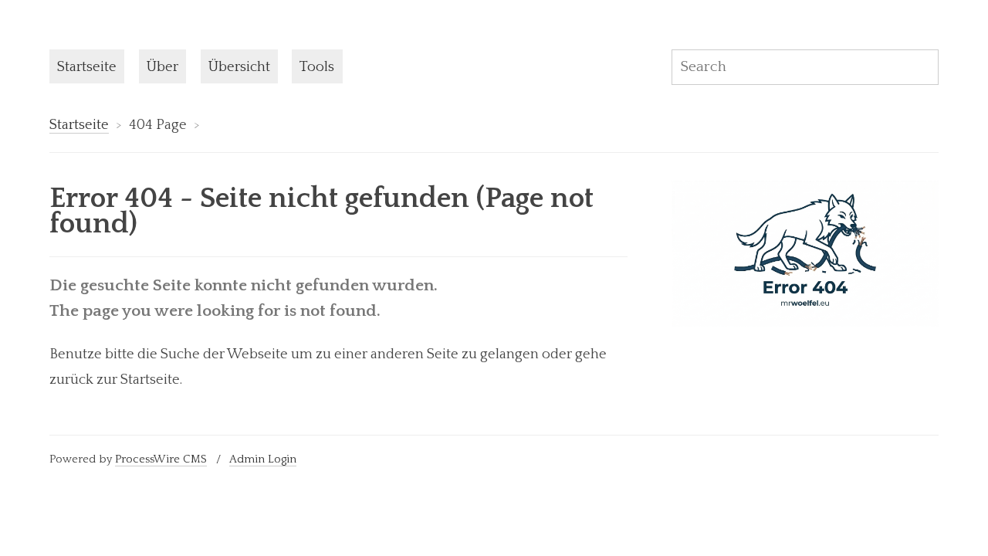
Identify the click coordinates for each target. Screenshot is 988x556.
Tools (316, 67)
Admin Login (262, 459)
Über (162, 67)
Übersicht (239, 67)
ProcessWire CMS (161, 459)
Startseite (87, 67)
